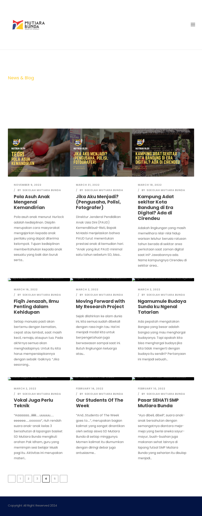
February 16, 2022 (89, 388)
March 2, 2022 (87, 289)
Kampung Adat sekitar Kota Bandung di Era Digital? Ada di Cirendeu (156, 207)
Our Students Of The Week (99, 403)
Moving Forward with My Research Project (100, 304)
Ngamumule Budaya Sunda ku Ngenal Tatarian (162, 306)
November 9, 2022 (27, 185)
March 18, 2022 (150, 185)
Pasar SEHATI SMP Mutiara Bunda (158, 403)
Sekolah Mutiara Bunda (41, 190)
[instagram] (192, 506)
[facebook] (185, 506)
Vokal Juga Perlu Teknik (33, 403)
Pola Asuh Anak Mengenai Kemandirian (32, 202)
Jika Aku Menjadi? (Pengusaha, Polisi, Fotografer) (98, 202)
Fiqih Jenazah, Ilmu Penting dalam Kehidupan (36, 306)
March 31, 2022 (88, 185)
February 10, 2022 (151, 388)
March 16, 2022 (26, 289)
